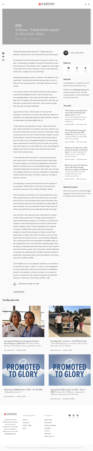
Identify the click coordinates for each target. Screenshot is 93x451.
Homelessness (50, 425)
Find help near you (10, 434)
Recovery (48, 420)
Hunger (47, 428)
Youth (47, 431)
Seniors (47, 434)
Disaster (48, 423)
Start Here (27, 425)
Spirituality (49, 437)
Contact (26, 423)
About (25, 420)
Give (24, 428)
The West (18, 25)
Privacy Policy (52, 448)
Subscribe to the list (80, 90)
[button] (3, 4)
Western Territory (19, 292)
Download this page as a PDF (29, 283)
